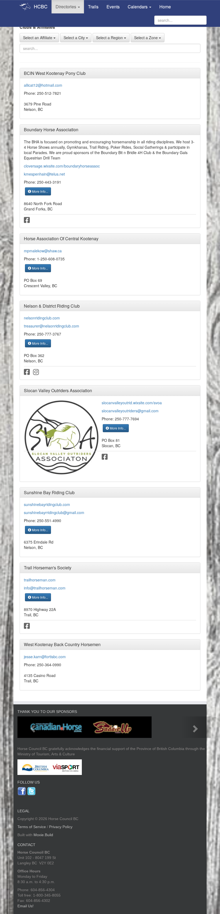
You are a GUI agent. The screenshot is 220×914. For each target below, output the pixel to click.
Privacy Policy (60, 827)
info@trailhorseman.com (44, 588)
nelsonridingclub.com (42, 318)
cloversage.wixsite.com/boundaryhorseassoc (62, 166)
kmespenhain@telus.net (44, 174)
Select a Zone (146, 37)
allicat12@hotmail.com (43, 85)
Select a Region (110, 37)
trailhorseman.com (40, 579)
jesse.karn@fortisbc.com (45, 656)
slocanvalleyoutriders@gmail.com (130, 410)
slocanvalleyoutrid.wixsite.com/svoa (132, 402)
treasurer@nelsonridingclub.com (51, 326)
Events (113, 6)
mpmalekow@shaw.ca (43, 250)
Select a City (75, 37)
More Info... (39, 191)
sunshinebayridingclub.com (47, 504)
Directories (66, 6)
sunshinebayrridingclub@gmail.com (54, 512)
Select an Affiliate (38, 37)
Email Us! (25, 906)
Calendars (138, 6)
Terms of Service (31, 827)
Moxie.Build (43, 835)
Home (165, 6)
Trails (93, 6)
